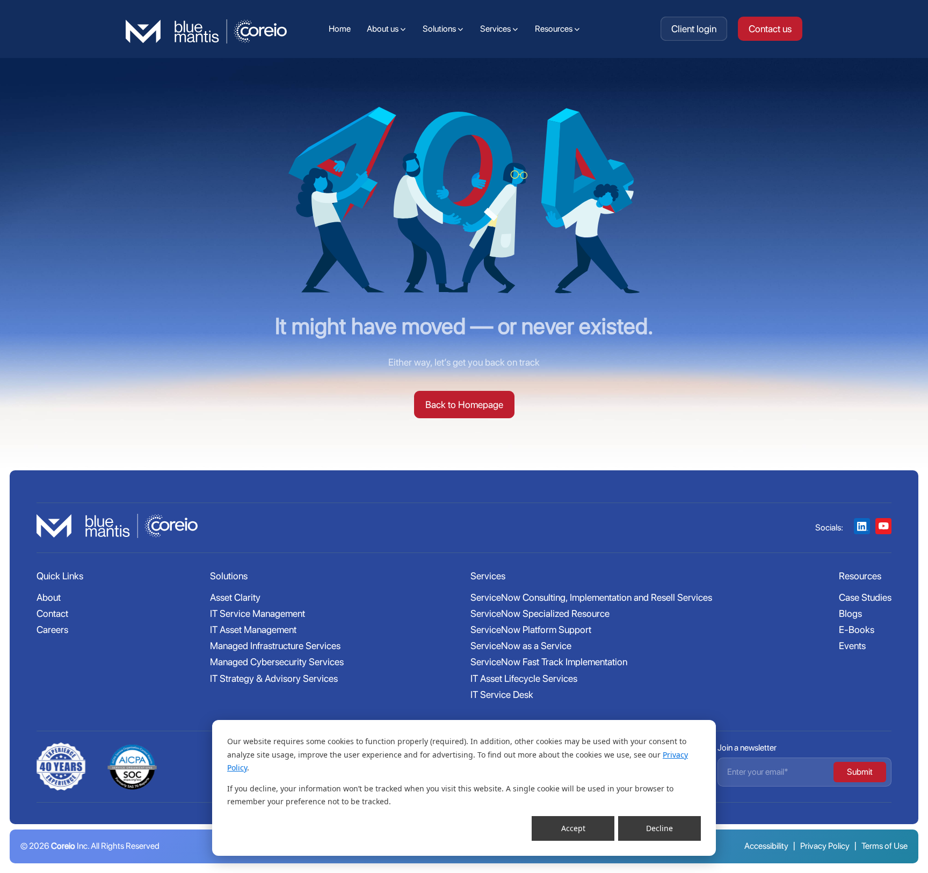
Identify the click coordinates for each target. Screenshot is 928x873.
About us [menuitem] (382, 29)
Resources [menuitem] (553, 29)
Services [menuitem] (495, 29)
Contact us (770, 28)
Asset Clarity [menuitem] (235, 597)
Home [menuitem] (340, 29)
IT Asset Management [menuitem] (253, 629)
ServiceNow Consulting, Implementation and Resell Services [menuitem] (591, 597)
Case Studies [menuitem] (865, 597)
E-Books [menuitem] (856, 629)
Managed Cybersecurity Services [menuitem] (277, 661)
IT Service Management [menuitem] (257, 613)
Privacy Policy (825, 846)
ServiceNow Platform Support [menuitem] (530, 629)
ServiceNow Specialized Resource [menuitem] (540, 613)
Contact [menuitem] (52, 613)
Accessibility (766, 846)
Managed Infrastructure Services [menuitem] (275, 645)
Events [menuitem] (852, 645)
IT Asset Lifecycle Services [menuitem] (523, 678)
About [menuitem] (49, 597)
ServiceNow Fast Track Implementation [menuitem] (548, 661)
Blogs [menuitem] (850, 613)
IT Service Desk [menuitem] (501, 694)
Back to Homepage (464, 404)
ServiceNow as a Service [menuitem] (520, 645)
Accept (573, 828)
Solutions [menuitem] (439, 29)
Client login (693, 28)
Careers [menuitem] (52, 629)
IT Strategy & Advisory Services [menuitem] (274, 678)
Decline (659, 828)
